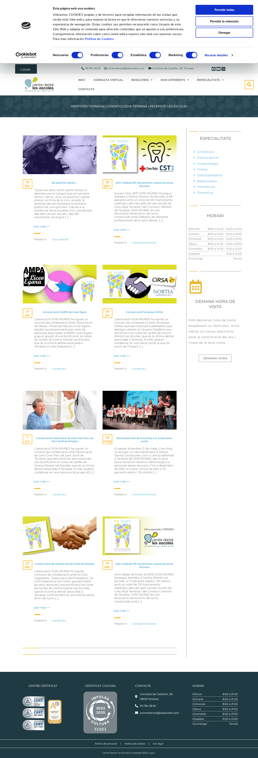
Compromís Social (144, 242)
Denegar (224, 32)
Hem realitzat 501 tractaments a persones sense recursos (144, 184)
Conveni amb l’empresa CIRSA (144, 312)
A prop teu (59, 368)
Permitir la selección (224, 21)
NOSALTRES (140, 80)
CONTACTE (86, 89)
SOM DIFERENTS (173, 80)
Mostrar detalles (216, 55)
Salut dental (60, 239)
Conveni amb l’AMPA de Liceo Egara (64, 312)
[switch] (117, 55)
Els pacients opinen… (64, 182)
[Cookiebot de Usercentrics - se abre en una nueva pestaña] (26, 55)
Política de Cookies (99, 39)
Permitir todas (224, 10)
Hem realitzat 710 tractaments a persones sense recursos (144, 565)
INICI (81, 80)
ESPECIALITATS (208, 80)
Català (25, 69)
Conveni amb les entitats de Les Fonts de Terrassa (64, 563)
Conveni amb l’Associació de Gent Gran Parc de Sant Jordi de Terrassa (64, 440)
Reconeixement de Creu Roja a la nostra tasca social (144, 440)
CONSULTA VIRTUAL (108, 80)
